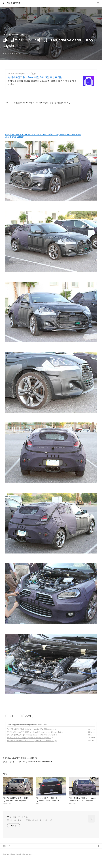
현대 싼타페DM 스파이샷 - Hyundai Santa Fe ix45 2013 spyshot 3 (31, 735)
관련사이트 (6, 846)
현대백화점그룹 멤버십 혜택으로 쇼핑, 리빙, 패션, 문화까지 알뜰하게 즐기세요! (42, 82)
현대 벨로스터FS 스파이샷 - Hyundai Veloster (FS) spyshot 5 (29, 738)
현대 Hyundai (29, 725)
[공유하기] (15, 716)
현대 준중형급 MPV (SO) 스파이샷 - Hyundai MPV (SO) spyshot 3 (30, 741)
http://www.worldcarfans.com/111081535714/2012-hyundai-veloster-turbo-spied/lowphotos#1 (43, 135)
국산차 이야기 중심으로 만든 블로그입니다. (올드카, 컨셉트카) (29, 820)
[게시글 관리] (18, 716)
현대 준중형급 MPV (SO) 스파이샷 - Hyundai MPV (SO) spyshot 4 (30, 729)
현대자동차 (6, 855)
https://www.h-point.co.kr (19, 73)
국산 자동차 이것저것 (11, 3)
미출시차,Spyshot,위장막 (15, 725)
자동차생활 (6, 850)
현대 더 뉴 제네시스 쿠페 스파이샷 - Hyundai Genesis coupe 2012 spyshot (34, 732)
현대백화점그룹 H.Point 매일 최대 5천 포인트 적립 (35, 77)
